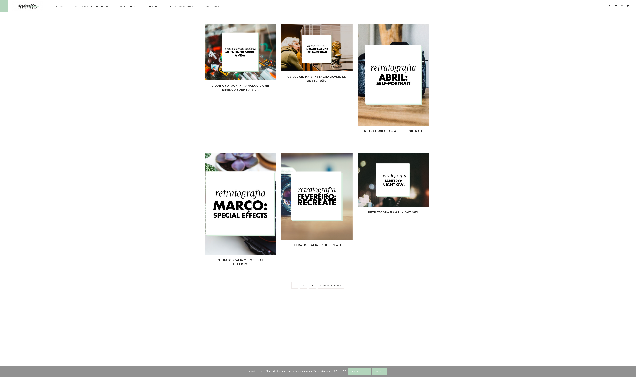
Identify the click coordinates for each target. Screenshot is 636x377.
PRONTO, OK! (359, 371)
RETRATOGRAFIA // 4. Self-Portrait (393, 131)
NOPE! (379, 371)
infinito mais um (31, 6)
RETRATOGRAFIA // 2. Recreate (317, 245)
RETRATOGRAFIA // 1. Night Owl (393, 212)
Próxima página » (331, 285)
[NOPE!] (632, 371)
